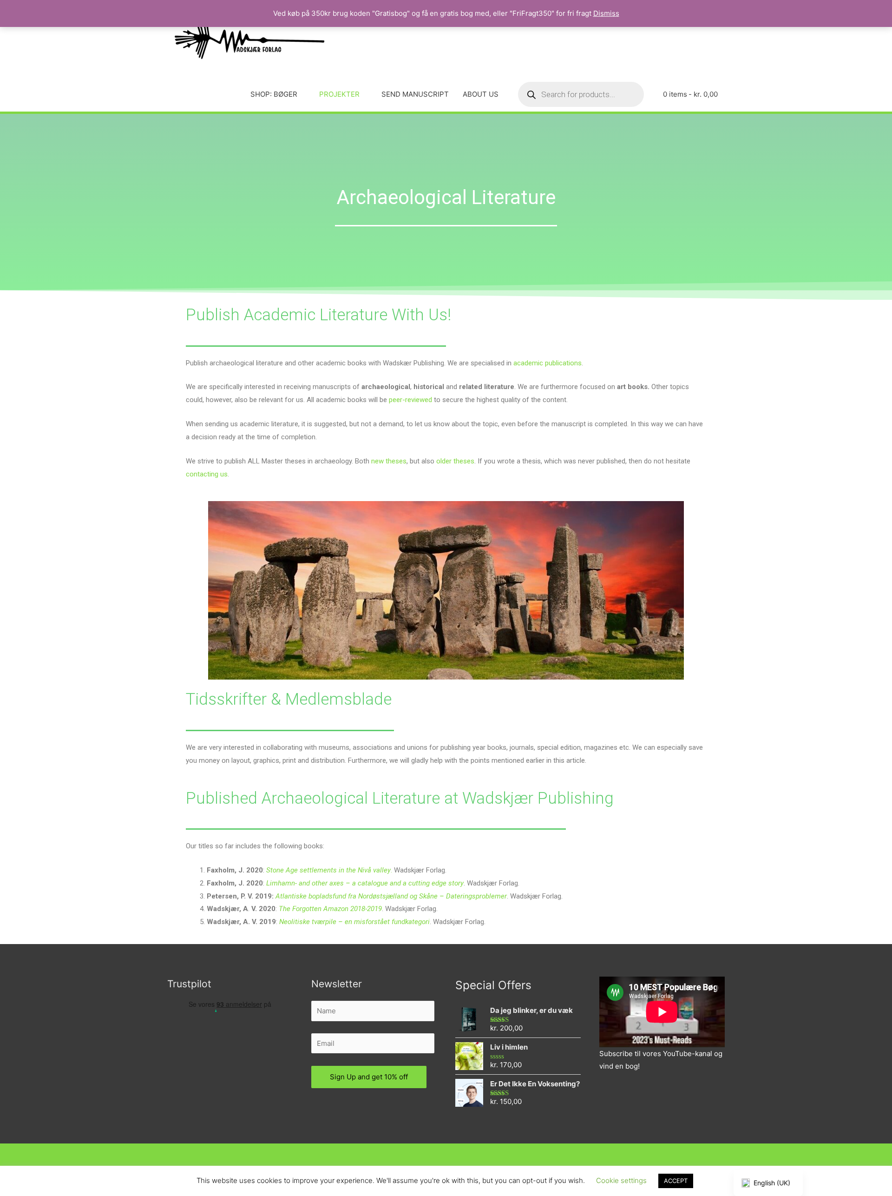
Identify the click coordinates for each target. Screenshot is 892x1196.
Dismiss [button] (606, 13)
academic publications (547, 363)
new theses (389, 461)
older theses (455, 461)
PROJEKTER (339, 94)
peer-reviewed (410, 400)
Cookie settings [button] (621, 1180)
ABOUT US (480, 94)
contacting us (207, 474)
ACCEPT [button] (676, 1180)
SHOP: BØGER (273, 94)
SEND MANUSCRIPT (415, 94)
